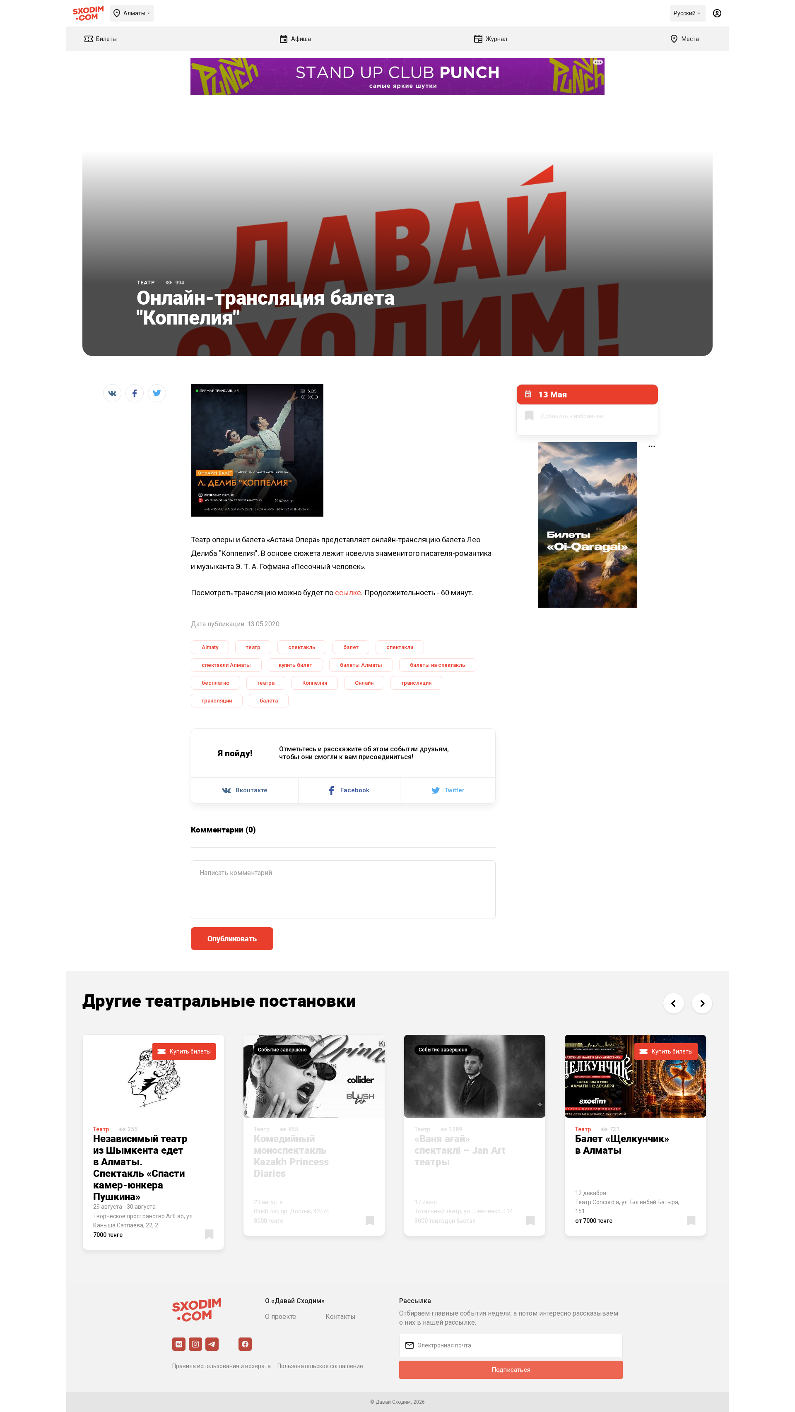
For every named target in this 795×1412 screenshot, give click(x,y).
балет (351, 647)
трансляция (416, 683)
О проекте (280, 1317)
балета (269, 701)
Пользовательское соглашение (320, 1366)
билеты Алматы (361, 665)
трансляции (217, 701)
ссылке (348, 592)
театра (266, 683)
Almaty (210, 647)
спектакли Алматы (226, 665)
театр (253, 647)
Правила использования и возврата (221, 1366)
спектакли (399, 647)
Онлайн (364, 683)
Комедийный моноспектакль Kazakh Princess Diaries (291, 1156)
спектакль (302, 647)
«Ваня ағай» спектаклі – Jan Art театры (459, 1150)
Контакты (340, 1317)
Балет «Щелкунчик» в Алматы (622, 1144)
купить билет (295, 665)
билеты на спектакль (437, 665)
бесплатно (215, 683)
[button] (673, 1003)
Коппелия (314, 683)
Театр (146, 282)
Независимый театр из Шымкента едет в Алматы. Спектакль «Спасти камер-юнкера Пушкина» (140, 1167)
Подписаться (510, 1370)
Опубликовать (232, 938)
